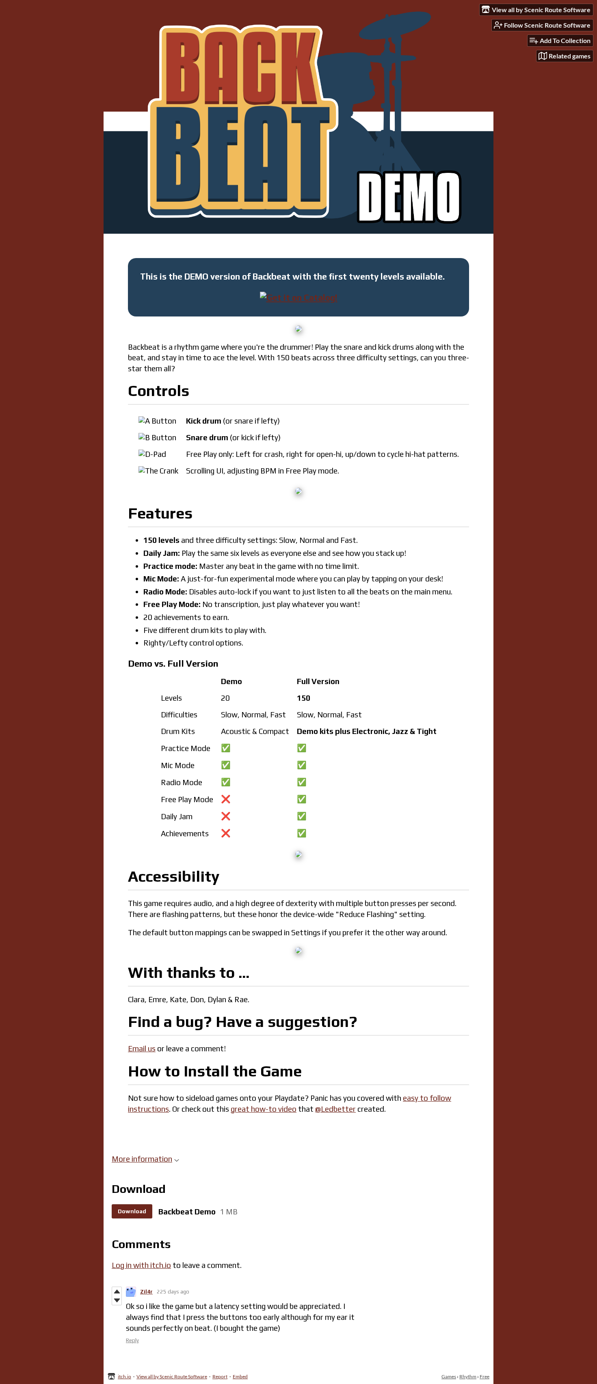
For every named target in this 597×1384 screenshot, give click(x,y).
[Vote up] (116, 1291)
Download (132, 1211)
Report (219, 1376)
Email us (142, 1048)
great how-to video (263, 1108)
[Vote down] (116, 1300)
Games (448, 1376)
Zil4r (146, 1292)
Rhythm (467, 1376)
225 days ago (173, 1292)
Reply (132, 1340)
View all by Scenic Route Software (171, 1376)
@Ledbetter (335, 1108)
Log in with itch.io (141, 1265)
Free (484, 1376)
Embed (240, 1376)
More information (142, 1158)
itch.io (124, 1376)
